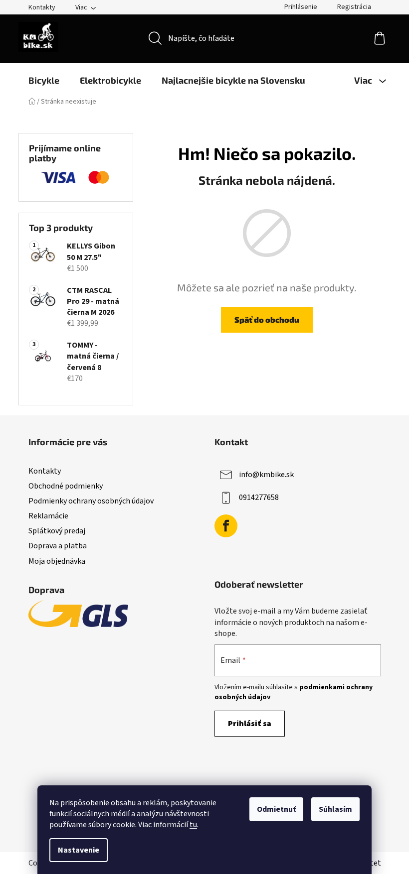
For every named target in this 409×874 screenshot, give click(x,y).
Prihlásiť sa (249, 723)
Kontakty (41, 7)
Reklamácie (48, 515)
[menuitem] (43, 80)
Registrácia (354, 7)
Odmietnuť (276, 809)
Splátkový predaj (56, 530)
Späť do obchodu (266, 319)
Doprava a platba (57, 545)
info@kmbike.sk (266, 474)
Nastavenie (78, 850)
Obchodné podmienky (65, 486)
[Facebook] (225, 525)
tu (193, 824)
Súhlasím (335, 809)
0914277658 (259, 497)
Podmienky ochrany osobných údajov (91, 501)
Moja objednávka (56, 561)
